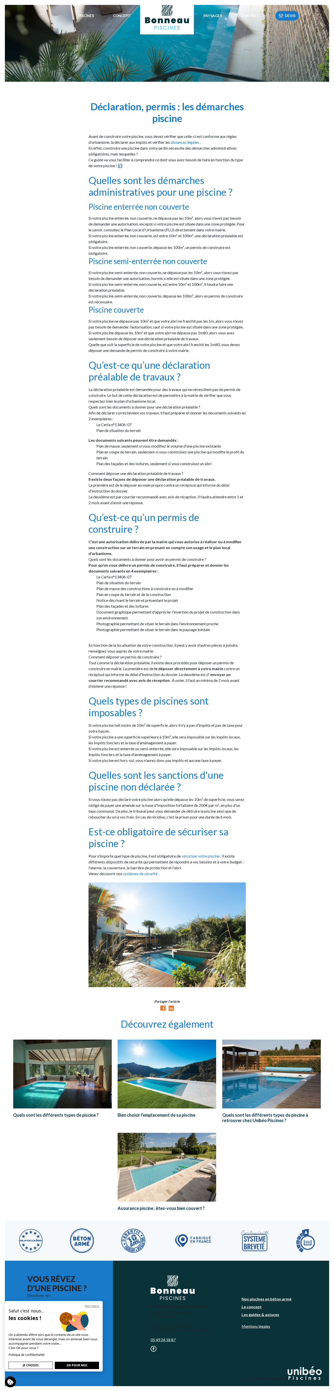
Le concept (252, 1306)
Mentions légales (256, 1326)
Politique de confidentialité (27, 1355)
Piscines (86, 15)
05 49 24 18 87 (163, 1339)
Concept (122, 15)
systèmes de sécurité (140, 873)
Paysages (212, 15)
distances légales (185, 142)
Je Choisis (31, 1365)
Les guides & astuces (260, 1314)
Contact (250, 15)
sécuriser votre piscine (201, 856)
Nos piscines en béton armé (266, 1299)
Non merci (92, 1306)
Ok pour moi (77, 1365)
